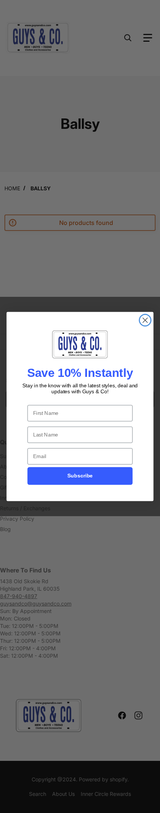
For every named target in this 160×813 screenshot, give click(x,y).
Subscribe (80, 476)
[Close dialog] (145, 320)
